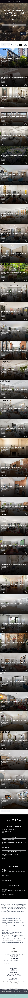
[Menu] (2, 1)
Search (23, 33)
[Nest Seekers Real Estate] (14, 1)
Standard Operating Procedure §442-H (14, 984)
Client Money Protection (14, 988)
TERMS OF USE (14, 971)
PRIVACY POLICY (14, 972)
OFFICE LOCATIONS (14, 968)
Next (11, 44)
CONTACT (14, 969)
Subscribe (21, 964)
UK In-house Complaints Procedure (14, 986)
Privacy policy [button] (23, 991)
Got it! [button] (14, 996)
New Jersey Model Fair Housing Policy (14, 987)
